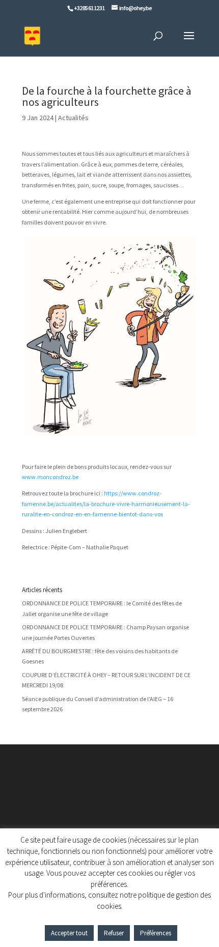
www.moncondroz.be (50, 477)
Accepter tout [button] (69, 933)
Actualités (73, 117)
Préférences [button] (155, 933)
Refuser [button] (114, 933)
